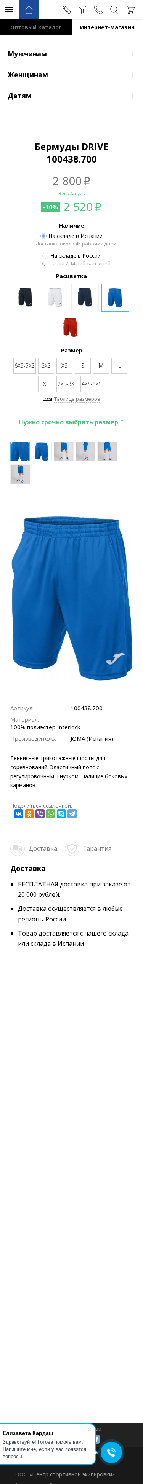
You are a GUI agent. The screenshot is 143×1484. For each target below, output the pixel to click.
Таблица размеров (77, 398)
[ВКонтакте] (18, 813)
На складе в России (75, 256)
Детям (71, 95)
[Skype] (61, 813)
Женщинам (71, 74)
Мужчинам (71, 53)
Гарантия (97, 848)
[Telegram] (72, 813)
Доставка (43, 848)
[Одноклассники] (29, 813)
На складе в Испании (75, 236)
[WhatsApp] (50, 813)
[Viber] (40, 813)
